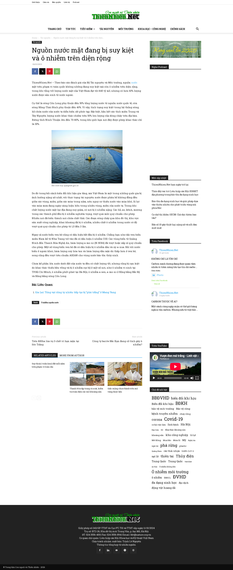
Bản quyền (56, 2)
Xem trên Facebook (159, 280)
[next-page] (39, 398)
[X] (42, 71)
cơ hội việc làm (159, 424)
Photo (160, 275)
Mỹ (184, 440)
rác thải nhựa (172, 450)
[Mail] (116, 550)
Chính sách (177, 28)
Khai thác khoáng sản (175, 429)
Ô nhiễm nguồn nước (50, 302)
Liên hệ (67, 2)
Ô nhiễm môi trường (170, 471)
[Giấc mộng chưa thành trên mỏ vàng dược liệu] (125, 374)
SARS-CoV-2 (188, 451)
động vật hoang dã (163, 487)
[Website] (133, 550)
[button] (197, 29)
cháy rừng (185, 413)
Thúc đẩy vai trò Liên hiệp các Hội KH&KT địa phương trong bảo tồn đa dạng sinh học (175, 193)
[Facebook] (35, 71)
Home (34, 37)
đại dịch (183, 482)
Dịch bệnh (173, 424)
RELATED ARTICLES (45, 355)
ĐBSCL (167, 477)
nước (134, 82)
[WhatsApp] (57, 71)
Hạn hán (155, 430)
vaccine (188, 461)
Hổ (162, 430)
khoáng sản (158, 435)
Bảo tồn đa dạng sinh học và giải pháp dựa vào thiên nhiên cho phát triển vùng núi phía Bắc (175, 204)
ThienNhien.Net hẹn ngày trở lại (170, 184)
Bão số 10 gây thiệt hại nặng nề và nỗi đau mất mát (174, 226)
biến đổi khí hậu (183, 398)
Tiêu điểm (86, 28)
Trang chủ (54, 28)
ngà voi (155, 446)
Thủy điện (185, 456)
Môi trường (125, 28)
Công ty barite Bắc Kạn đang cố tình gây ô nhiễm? (117, 342)
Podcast (76, 2)
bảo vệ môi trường (163, 408)
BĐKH (181, 403)
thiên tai (167, 456)
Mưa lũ (176, 440)
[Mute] (192, 378)
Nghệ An (191, 440)
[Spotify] (125, 550)
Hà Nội (186, 424)
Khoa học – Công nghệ (152, 28)
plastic (182, 446)
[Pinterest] (49, 71)
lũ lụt (193, 435)
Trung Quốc (159, 461)
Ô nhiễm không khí (167, 466)
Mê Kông (156, 440)
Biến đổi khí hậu (162, 403)
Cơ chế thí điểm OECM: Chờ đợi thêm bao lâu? (174, 216)
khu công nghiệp (177, 435)
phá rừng (168, 445)
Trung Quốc (175, 461)
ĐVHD (179, 476)
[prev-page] (34, 398)
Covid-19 (173, 419)
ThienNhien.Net (168, 250)
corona (157, 419)
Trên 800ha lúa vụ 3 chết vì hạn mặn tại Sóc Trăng (55, 342)
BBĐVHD (160, 397)
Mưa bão (167, 440)
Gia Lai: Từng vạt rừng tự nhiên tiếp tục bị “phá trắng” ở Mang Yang (75, 292)
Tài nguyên (107, 28)
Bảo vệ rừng (183, 408)
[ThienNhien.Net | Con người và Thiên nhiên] (116, 15)
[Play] (153, 378)
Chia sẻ (157, 284)
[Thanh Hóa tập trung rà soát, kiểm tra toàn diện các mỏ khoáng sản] (87, 374)
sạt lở (155, 456)
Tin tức (71, 28)
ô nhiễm (157, 477)
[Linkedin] (108, 550)
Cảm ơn (46, 2)
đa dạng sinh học (164, 482)
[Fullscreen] (197, 378)
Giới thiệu (36, 2)
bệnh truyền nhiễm (165, 413)
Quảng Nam (157, 451)
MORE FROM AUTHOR (72, 355)
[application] (175, 366)
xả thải (154, 467)
